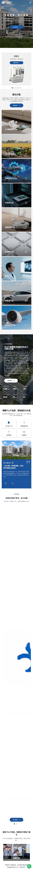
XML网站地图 (16, 742)
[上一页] (5, 483)
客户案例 (15, 529)
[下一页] (12, 483)
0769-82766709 (10, 711)
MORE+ (27, 592)
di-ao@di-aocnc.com (11, 713)
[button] (12, 87)
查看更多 (15, 105)
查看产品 (15, 32)
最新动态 (6, 592)
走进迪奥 (15, 27)
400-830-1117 (10, 704)
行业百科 (14, 592)
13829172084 (10, 709)
